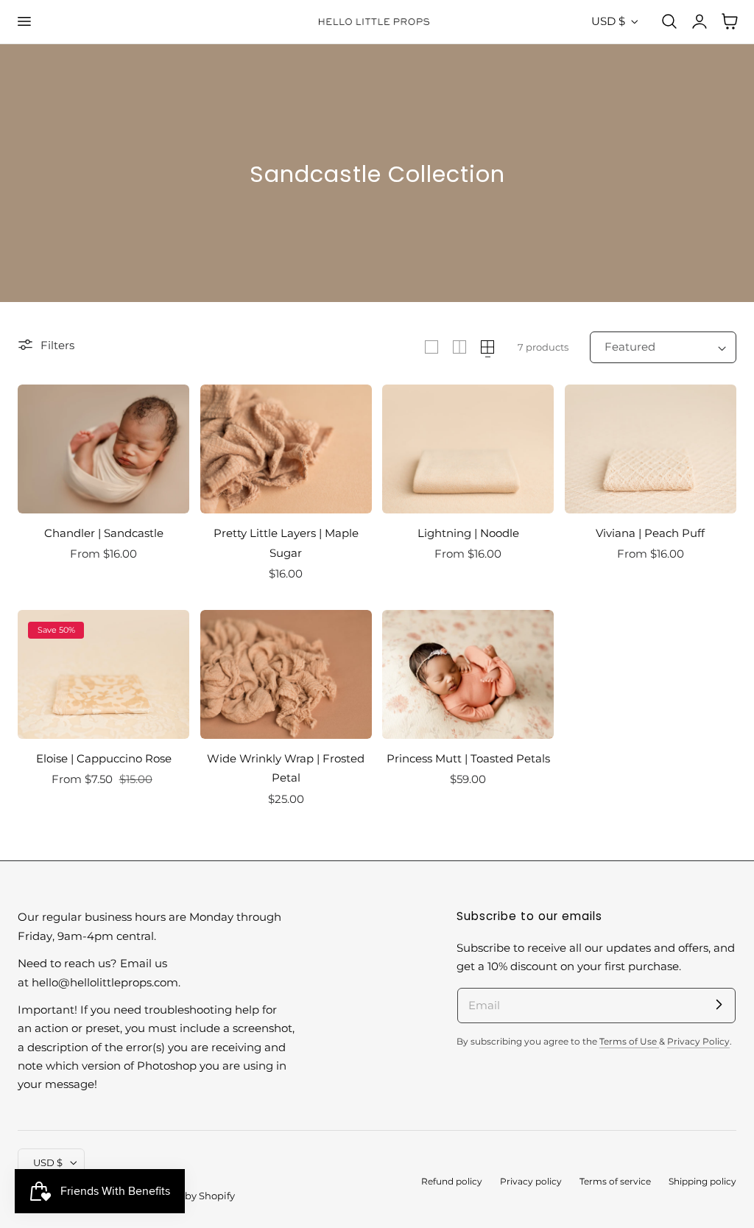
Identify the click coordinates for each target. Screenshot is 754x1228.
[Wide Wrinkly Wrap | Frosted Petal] (286, 674)
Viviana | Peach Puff (650, 533)
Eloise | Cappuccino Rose (104, 758)
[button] (23, 21)
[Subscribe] (718, 1004)
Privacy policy (531, 1181)
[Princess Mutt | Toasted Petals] (468, 674)
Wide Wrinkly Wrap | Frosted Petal (285, 768)
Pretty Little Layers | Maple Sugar (286, 542)
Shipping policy (702, 1181)
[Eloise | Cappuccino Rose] (103, 674)
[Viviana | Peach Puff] (650, 449)
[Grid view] (431, 347)
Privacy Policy (698, 1041)
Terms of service (615, 1181)
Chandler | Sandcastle (103, 533)
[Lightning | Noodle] (468, 449)
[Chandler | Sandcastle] (103, 449)
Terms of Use (629, 1041)
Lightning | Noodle (468, 533)
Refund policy (451, 1181)
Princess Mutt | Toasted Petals (468, 758)
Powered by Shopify (187, 1195)
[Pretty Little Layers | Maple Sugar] (286, 449)
